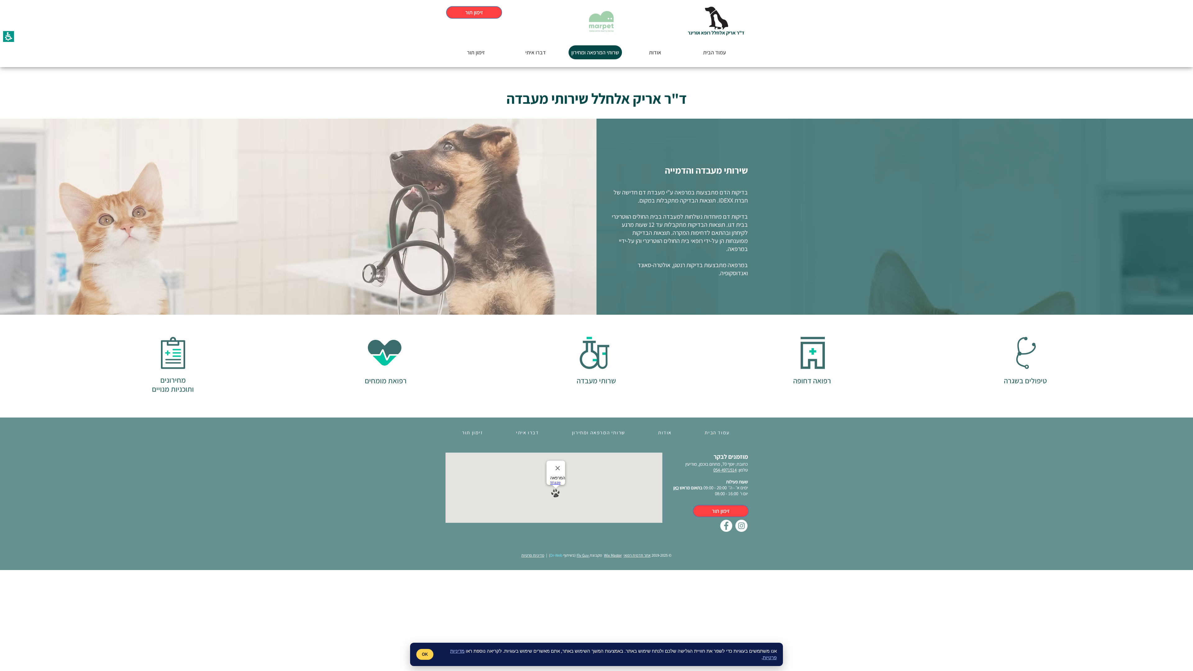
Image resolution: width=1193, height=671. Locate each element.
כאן (676, 488)
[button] (717, 18)
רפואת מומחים (386, 381)
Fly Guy (583, 555)
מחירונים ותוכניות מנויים (173, 384)
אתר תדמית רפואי (637, 555)
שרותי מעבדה (596, 381)
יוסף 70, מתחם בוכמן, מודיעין (709, 464)
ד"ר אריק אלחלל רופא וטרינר (716, 33)
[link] (726, 526)
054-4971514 (725, 470)
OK (425, 654)
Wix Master (613, 555)
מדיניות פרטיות (532, 555)
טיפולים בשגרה (1025, 381)
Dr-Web (556, 555)
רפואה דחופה (812, 381)
